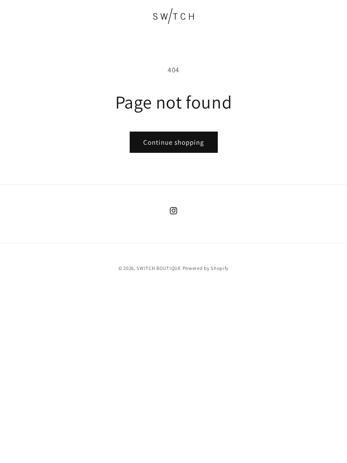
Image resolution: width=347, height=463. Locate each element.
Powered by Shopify (206, 268)
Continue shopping (173, 142)
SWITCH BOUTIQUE (158, 268)
